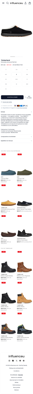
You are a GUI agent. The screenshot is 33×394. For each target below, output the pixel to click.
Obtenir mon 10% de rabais (16, 386)
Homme (13, 377)
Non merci (16, 389)
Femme (22, 377)
